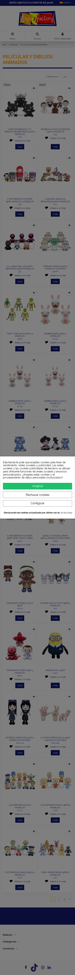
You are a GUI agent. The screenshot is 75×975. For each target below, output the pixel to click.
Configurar (37, 503)
